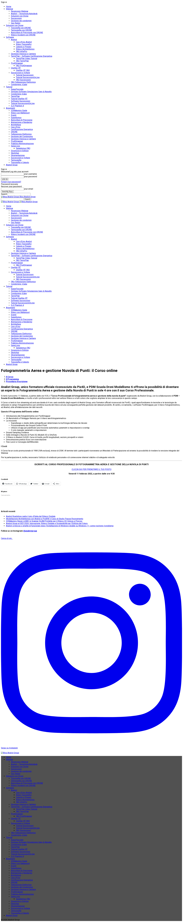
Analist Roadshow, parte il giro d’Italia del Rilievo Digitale (30, 516)
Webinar (9, 9)
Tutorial (9, 87)
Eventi (13, 115)
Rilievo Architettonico (25, 49)
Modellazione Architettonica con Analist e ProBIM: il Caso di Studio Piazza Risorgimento (44, 519)
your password (30, 176)
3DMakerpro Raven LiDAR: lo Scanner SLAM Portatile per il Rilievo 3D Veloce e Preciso (44, 521)
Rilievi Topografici (23, 44)
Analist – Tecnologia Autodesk (24, 13)
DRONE (14, 132)
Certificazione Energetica (22, 129)
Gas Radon (15, 23)
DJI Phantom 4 (17, 106)
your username (30, 174)
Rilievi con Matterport (20, 113)
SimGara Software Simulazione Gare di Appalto (31, 91)
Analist (14, 39)
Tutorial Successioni (24, 75)
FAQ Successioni (23, 80)
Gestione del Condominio (22, 136)
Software (10, 37)
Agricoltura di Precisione (21, 120)
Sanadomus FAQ (23, 148)
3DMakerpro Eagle (19, 110)
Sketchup (15, 153)
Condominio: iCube (19, 84)
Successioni (16, 18)
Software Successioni (20, 101)
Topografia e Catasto (20, 162)
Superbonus (16, 117)
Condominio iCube (19, 94)
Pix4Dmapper (17, 63)
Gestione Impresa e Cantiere (23, 54)
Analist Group (12, 165)
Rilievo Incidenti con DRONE (23, 35)
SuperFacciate (17, 89)
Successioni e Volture (20, 73)
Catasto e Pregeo (23, 47)
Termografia (16, 160)
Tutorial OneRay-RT (19, 99)
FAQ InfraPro (21, 51)
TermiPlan (15, 96)
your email (28, 189)
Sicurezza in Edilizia (20, 151)
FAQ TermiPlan (22, 61)
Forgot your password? (11, 182)
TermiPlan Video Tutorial (26, 58)
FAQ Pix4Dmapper (24, 65)
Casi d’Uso (15, 127)
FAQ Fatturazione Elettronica (23, 82)
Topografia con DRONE (21, 28)
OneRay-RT (16, 68)
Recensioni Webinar (19, 11)
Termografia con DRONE (21, 30)
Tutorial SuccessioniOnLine (28, 77)
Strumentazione (18, 155)
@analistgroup (30, 531)
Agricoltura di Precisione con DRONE (27, 32)
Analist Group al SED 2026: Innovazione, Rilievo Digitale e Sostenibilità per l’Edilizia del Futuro (47, 523)
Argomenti (10, 108)
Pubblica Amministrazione (22, 143)
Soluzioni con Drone (19, 16)
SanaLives (15, 146)
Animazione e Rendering (21, 122)
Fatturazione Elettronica (21, 134)
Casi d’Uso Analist (24, 42)
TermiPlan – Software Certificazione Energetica (31, 56)
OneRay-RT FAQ (23, 70)
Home (8, 6)
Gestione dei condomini (21, 21)
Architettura (16, 125)
